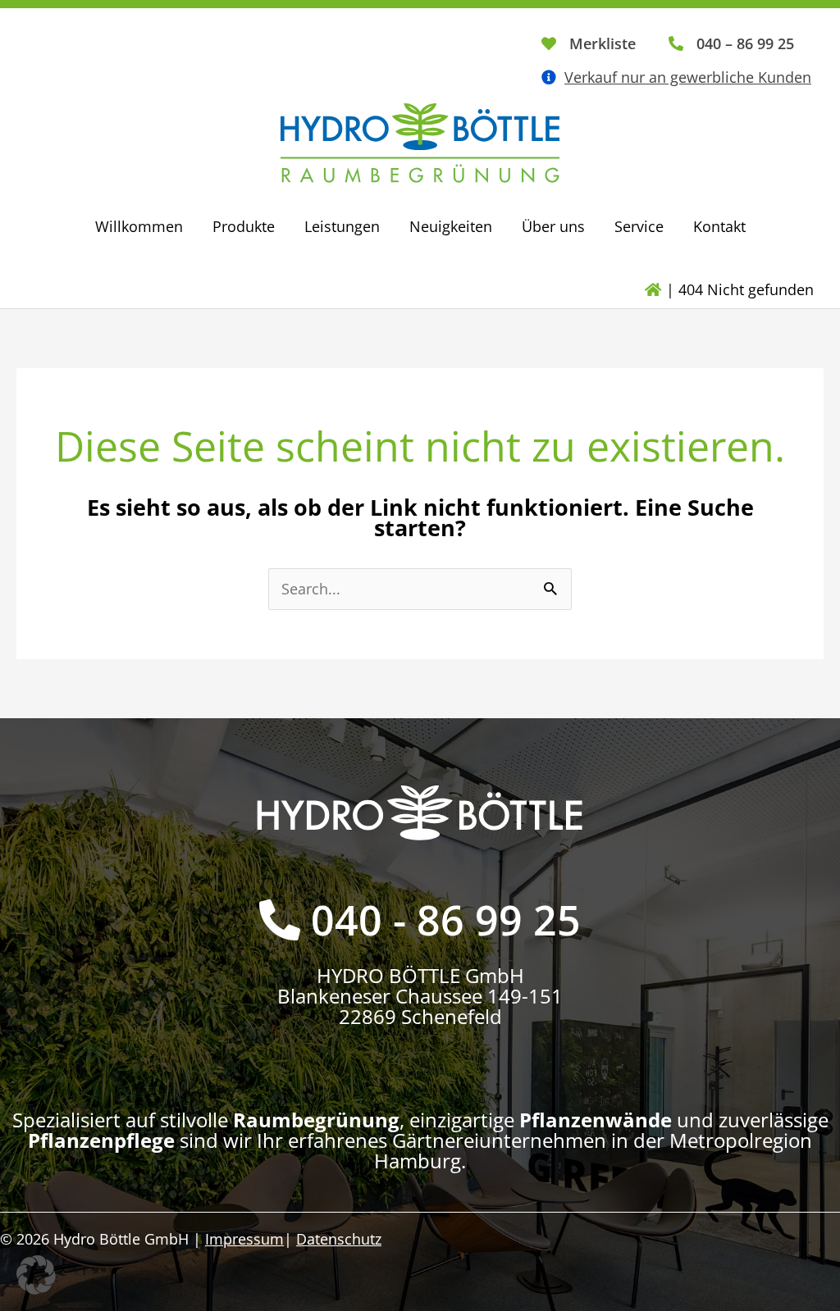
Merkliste (602, 43)
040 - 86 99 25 (446, 920)
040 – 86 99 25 (745, 43)
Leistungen (342, 226)
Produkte (243, 226)
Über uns (553, 226)
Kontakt (719, 226)
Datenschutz (338, 1239)
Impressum (244, 1239)
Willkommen (139, 226)
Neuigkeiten (450, 226)
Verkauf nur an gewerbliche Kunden (687, 77)
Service (639, 226)
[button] (36, 1275)
